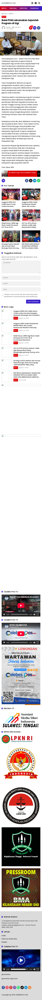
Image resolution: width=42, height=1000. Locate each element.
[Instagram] (7, 987)
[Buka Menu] (35, 3)
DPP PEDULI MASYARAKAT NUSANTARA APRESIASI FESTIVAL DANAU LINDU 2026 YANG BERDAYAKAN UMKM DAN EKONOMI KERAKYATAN (31, 246)
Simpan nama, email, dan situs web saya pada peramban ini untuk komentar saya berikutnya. (21, 295)
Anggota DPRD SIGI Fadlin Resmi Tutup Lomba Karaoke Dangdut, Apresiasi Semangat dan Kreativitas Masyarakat (10, 204)
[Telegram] (34, 180)
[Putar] (4, 614)
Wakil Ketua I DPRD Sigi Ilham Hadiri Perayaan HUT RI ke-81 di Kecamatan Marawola (10, 225)
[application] (21, 606)
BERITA (4, 17)
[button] (32, 3)
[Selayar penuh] (38, 614)
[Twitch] (14, 987)
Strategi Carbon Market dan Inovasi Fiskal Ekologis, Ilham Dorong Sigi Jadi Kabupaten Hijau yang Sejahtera (10, 246)
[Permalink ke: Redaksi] (4, 28)
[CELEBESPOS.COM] (8, 3)
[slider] (19, 969)
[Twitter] (30, 180)
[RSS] (29, 987)
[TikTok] (22, 987)
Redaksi (8, 27)
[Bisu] (34, 614)
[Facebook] (26, 180)
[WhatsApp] (38, 180)
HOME (4, 936)
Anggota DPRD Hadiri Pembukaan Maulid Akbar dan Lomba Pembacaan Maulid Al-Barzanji (30, 204)
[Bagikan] (38, 28)
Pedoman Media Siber (9, 939)
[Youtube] (10, 987)
